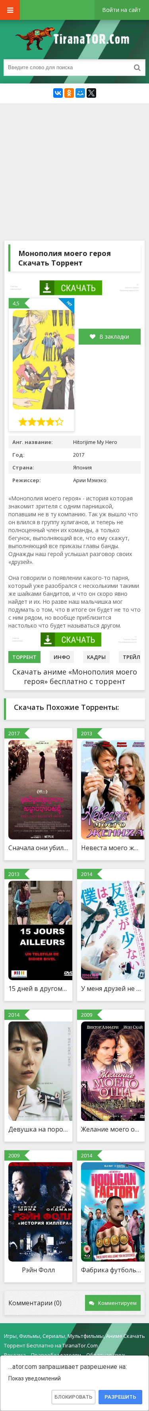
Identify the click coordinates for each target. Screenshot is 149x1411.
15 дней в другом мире (38, 988)
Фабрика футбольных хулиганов (111, 1270)
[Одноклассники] (69, 93)
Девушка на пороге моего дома (38, 1129)
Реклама (15, 1355)
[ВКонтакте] (58, 93)
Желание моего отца (111, 1129)
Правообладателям (56, 1355)
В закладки (114, 336)
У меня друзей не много (111, 988)
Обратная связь (106, 1355)
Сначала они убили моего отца (38, 847)
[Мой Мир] (80, 93)
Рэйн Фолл (38, 1270)
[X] (91, 93)
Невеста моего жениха (111, 847)
